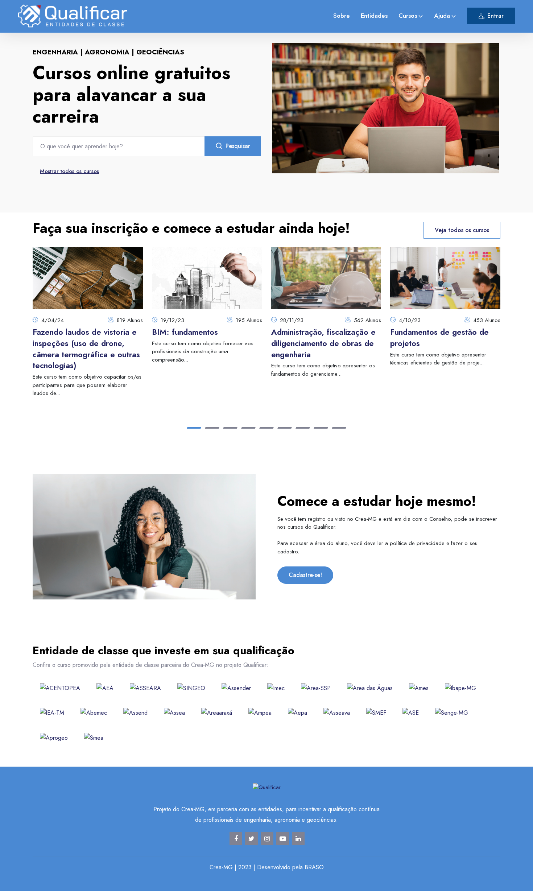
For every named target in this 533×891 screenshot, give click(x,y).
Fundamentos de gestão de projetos (439, 337)
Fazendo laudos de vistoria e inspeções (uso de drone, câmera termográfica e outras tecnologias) (86, 348)
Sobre (341, 15)
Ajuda (442, 15)
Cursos (407, 15)
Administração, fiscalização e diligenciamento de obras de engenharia (323, 343)
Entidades (374, 15)
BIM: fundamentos (185, 332)
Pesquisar (238, 146)
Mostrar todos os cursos (69, 171)
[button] (194, 428)
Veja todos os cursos (462, 230)
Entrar (495, 16)
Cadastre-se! (305, 575)
